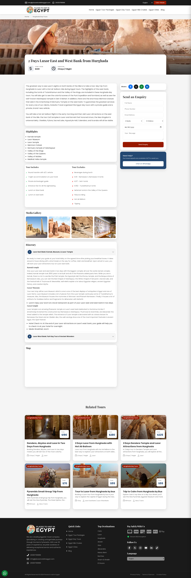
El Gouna (101, 563)
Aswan (100, 542)
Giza (99, 545)
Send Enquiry (143, 145)
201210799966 (35, 555)
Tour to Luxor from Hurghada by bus (95, 491)
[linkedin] (151, 548)
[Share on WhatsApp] (141, 87)
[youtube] (146, 548)
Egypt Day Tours (123, 10)
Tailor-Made (160, 3)
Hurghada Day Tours (40, 17)
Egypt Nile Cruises (139, 10)
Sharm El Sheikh (104, 560)
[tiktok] (157, 548)
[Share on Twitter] (136, 87)
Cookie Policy (161, 574)
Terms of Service (148, 574)
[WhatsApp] (5, 573)
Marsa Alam (102, 552)
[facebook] (129, 548)
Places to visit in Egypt (52, 574)
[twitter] (135, 548)
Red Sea (101, 556)
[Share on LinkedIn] (147, 87)
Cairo (100, 531)
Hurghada (101, 538)
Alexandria (102, 549)
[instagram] (140, 548)
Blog (162, 10)
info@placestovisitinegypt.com (42, 559)
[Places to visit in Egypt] (38, 9)
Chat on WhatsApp (143, 164)
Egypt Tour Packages (105, 10)
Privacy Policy (135, 574)
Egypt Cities (154, 10)
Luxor (100, 534)
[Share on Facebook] (130, 87)
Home (91, 10)
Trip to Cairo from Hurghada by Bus (142, 491)
